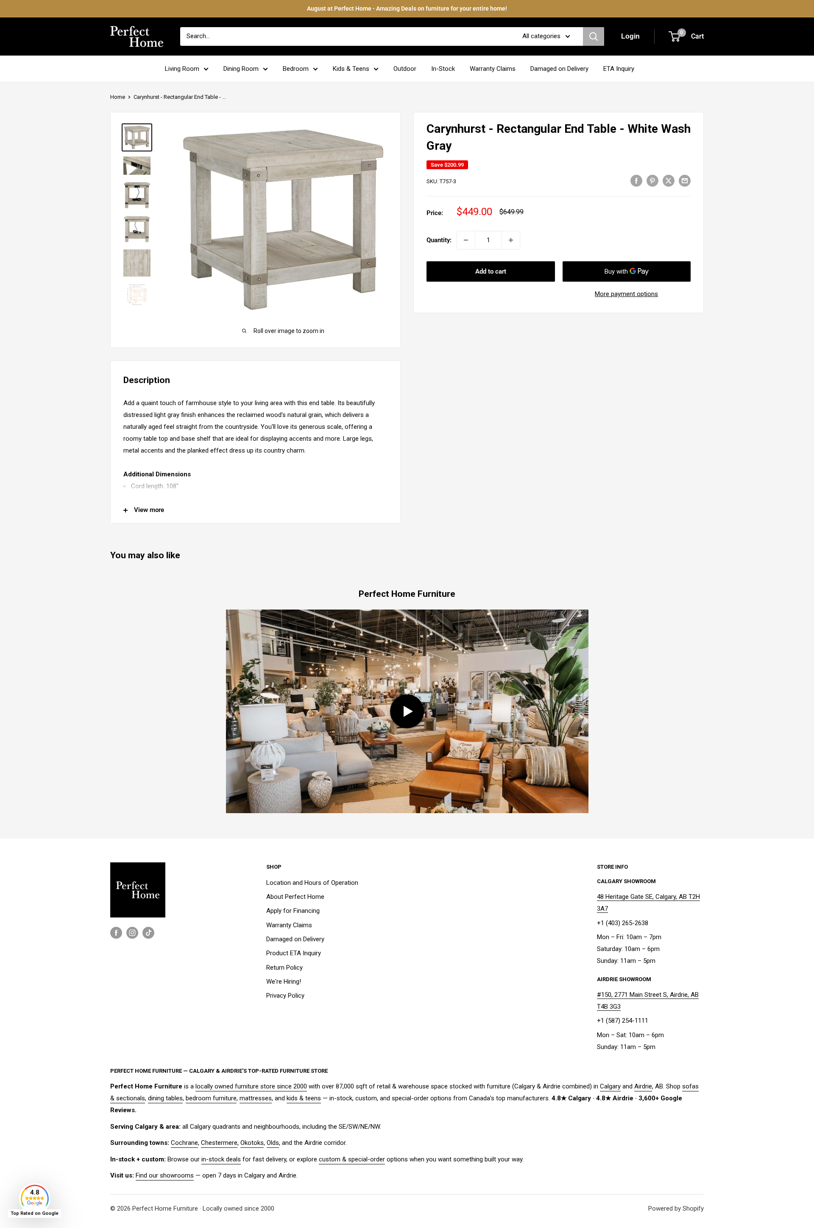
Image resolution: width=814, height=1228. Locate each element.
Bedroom (296, 69)
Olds (273, 1143)
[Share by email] (685, 180)
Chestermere (219, 1143)
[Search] (593, 36)
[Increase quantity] (511, 240)
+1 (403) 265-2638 (622, 923)
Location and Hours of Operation (312, 883)
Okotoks (252, 1143)
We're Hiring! (283, 981)
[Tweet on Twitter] (669, 180)
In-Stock (443, 69)
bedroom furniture (211, 1098)
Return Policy (284, 967)
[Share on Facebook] (636, 180)
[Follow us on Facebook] (116, 932)
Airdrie (643, 1086)
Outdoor (404, 69)
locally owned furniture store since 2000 (251, 1086)
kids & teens (304, 1098)
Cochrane (184, 1143)
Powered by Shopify (676, 1208)
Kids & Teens (351, 69)
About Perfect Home (295, 897)
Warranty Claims (493, 69)
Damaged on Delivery (559, 69)
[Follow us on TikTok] (148, 932)
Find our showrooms (165, 1175)
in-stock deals (221, 1159)
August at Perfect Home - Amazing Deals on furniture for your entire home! (407, 8)
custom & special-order (352, 1159)
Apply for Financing (293, 911)
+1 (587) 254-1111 (622, 1020)
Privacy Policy (285, 995)
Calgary (610, 1086)
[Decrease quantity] (466, 240)
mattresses (256, 1098)
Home (117, 97)
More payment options (626, 294)
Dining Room (241, 69)
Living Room (182, 69)
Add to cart (490, 271)
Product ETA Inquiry (293, 953)
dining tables (165, 1098)
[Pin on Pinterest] (652, 180)
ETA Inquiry (618, 69)
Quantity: (439, 240)
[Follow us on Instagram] (132, 932)
